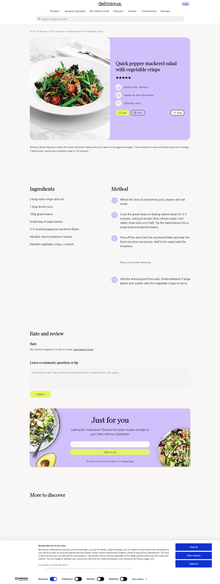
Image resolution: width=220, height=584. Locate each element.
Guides (132, 11)
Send (179, 112)
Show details (137, 579)
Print (139, 112)
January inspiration (75, 11)
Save (124, 112)
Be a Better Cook (99, 11)
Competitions (149, 11)
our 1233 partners (54, 550)
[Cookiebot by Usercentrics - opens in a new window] (21, 579)
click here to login (83, 349)
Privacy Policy (128, 461)
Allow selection (194, 555)
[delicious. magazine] (110, 4)
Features (118, 11)
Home (33, 31)
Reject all (194, 564)
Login (185, 4)
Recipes (54, 11)
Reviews (165, 11)
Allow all (193, 547)
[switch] (78, 579)
